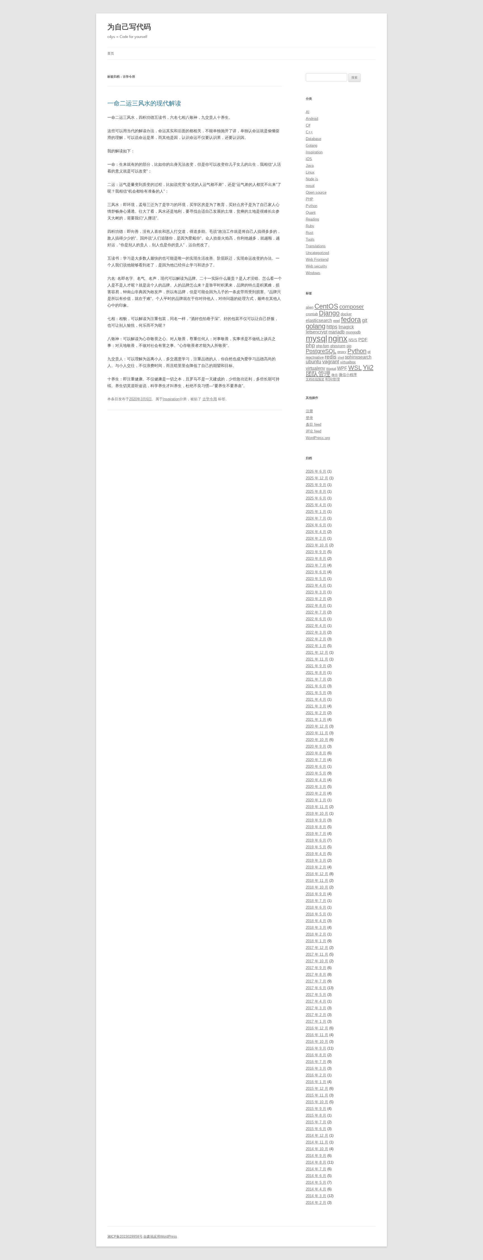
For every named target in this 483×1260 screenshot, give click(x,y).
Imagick (346, 327)
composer (351, 306)
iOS (309, 159)
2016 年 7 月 (316, 1062)
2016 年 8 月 (316, 1055)
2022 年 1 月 (316, 646)
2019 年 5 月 (316, 847)
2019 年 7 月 (316, 834)
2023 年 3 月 (316, 592)
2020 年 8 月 (316, 753)
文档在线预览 (315, 379)
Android (312, 119)
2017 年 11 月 (317, 954)
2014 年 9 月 (316, 1156)
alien (309, 307)
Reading (312, 219)
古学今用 (209, 399)
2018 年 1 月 (316, 941)
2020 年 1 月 (316, 800)
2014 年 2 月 (316, 1202)
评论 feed (313, 431)
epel (336, 321)
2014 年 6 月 (316, 1176)
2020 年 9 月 (316, 746)
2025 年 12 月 (317, 478)
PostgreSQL (321, 351)
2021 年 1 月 (316, 719)
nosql (310, 186)
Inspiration (171, 399)
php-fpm (322, 346)
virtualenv (315, 368)
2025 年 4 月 (316, 505)
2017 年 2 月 (316, 1015)
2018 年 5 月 (316, 914)
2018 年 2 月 (316, 934)
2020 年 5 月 (316, 773)
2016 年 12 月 (317, 1028)
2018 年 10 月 (317, 887)
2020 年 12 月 (317, 726)
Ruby (310, 226)
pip (349, 346)
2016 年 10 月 (317, 1041)
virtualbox (348, 362)
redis (331, 357)
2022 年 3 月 (316, 632)
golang (315, 326)
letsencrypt (316, 332)
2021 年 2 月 (316, 713)
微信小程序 (348, 375)
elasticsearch (319, 320)
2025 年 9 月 (316, 485)
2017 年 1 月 (316, 1021)
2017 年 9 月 (316, 968)
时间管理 (332, 379)
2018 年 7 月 (316, 901)
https (331, 327)
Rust (309, 233)
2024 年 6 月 (316, 525)
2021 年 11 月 (317, 659)
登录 (309, 418)
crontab (312, 314)
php (310, 345)
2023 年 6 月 (316, 572)
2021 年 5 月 (316, 693)
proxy (341, 352)
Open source (316, 192)
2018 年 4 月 (316, 921)
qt (369, 352)
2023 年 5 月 (316, 579)
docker (346, 314)
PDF (363, 339)
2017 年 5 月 (316, 995)
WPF (342, 368)
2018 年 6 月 (316, 907)
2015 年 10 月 (317, 1102)
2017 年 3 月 (316, 1008)
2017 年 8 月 (316, 974)
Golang (311, 145)
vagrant (330, 361)
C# (308, 125)
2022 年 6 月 (316, 619)
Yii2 (368, 367)
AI (307, 112)
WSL (355, 367)
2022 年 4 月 (316, 626)
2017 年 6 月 (316, 988)
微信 (335, 374)
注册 (309, 411)
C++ (309, 132)
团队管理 (318, 373)
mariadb (336, 332)
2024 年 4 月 (316, 532)
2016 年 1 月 (316, 1082)
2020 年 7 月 (316, 760)
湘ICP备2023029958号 (125, 1236)
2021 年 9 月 (316, 666)
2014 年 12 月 (317, 1135)
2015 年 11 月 (317, 1095)
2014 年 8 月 (316, 1162)
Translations (316, 246)
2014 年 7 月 (316, 1169)
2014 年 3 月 (316, 1196)
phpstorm (337, 346)
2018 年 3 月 (316, 927)
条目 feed (313, 424)
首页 (110, 53)
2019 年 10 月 (317, 813)
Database (313, 139)
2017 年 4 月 (316, 1001)
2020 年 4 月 (316, 780)
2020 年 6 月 (316, 766)
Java (310, 166)
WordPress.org (318, 438)
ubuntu (313, 361)
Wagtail (331, 368)
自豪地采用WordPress (160, 1236)
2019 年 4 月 (316, 854)
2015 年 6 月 (316, 1129)
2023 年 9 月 (316, 552)
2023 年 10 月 (317, 545)
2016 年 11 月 (317, 1035)
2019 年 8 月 (316, 827)
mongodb (353, 332)
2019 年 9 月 (316, 820)
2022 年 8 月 (316, 605)
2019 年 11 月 (317, 807)
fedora (351, 319)
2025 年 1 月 (316, 512)
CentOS (326, 306)
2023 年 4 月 (316, 585)
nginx (337, 338)
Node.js (312, 179)
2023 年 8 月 (316, 558)
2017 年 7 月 (316, 981)
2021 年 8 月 (316, 673)
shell (341, 357)
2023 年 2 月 (316, 599)
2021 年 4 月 (316, 699)
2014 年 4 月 (316, 1189)
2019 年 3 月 (316, 860)
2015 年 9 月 (316, 1109)
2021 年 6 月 (316, 686)
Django (329, 313)
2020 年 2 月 (316, 793)
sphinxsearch (358, 357)
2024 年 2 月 (316, 538)
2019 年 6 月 (316, 840)
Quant (311, 212)
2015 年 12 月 (317, 1088)
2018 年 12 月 (317, 874)
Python (311, 206)
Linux (310, 172)
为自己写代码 (129, 27)
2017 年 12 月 (317, 948)
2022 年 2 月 (316, 639)
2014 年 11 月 (317, 1142)
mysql (316, 338)
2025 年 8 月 (316, 491)
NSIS (353, 340)
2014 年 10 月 (317, 1149)
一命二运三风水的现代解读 (144, 103)
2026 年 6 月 (316, 471)
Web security (316, 266)
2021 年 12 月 (317, 652)
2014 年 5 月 (316, 1182)
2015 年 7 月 (316, 1122)
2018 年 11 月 (317, 880)
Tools (310, 239)
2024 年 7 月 (316, 518)
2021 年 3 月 (316, 706)
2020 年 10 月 (317, 740)
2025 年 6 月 (316, 498)
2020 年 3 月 (316, 787)
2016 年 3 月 (316, 1068)
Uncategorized (317, 253)
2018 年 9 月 (316, 894)
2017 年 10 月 (317, 961)
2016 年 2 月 (316, 1075)
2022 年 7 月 (316, 612)
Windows (313, 273)
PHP (309, 199)
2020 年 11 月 (317, 733)
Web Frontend (317, 259)
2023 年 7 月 (316, 565)
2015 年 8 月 (316, 1115)
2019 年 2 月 (316, 867)
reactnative (315, 357)
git (364, 320)
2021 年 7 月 (316, 679)
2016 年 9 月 (316, 1048)
